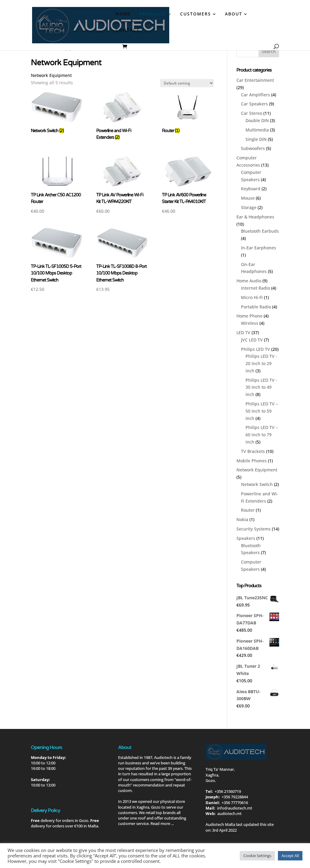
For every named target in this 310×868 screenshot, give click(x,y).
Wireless (249, 323)
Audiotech (163, 757)
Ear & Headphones (255, 217)
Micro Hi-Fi (252, 297)
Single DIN (256, 139)
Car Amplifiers (255, 95)
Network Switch (257, 484)
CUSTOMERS (195, 14)
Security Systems (253, 529)
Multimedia (257, 130)
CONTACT (128, 30)
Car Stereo (251, 113)
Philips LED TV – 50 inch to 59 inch (262, 411)
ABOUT (233, 14)
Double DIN (257, 120)
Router (248, 510)
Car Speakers (254, 104)
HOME (123, 14)
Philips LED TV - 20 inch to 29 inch (261, 363)
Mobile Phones (251, 461)
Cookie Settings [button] (257, 855)
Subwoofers (253, 148)
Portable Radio (256, 307)
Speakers (245, 538)
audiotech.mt (229, 813)
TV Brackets (253, 451)
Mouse (248, 198)
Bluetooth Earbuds (260, 231)
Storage (248, 207)
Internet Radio (255, 288)
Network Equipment (256, 470)
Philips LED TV (255, 349)
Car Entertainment (255, 80)
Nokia (242, 519)
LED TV (243, 332)
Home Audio (248, 281)
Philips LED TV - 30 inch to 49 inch (261, 387)
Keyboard (250, 188)
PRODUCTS (152, 14)
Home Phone (249, 316)
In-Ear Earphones (258, 248)
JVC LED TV (252, 340)
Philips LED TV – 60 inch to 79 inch (262, 434)
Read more (160, 823)
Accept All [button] (290, 855)
